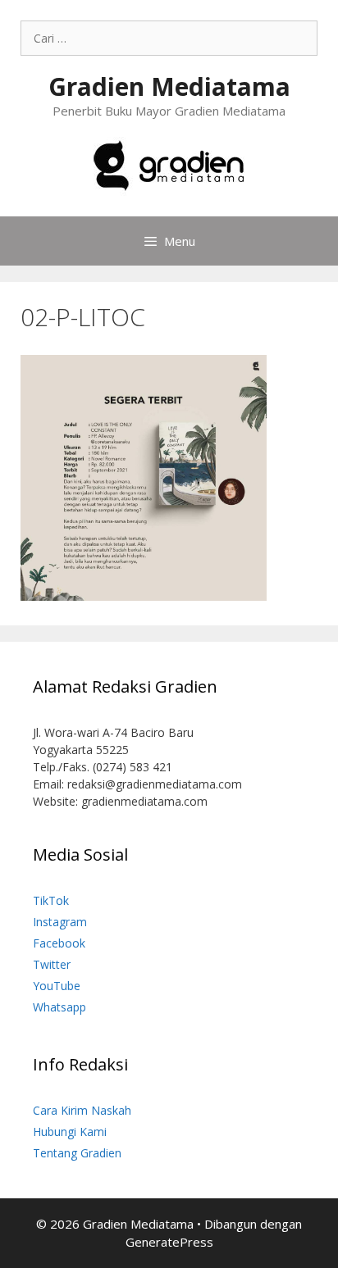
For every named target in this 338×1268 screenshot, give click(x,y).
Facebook (59, 943)
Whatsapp (59, 1007)
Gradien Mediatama (169, 86)
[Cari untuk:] (169, 38)
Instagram (60, 921)
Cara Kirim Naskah (82, 1110)
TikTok (51, 900)
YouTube (56, 985)
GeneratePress (169, 1242)
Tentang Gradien (77, 1153)
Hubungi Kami (70, 1131)
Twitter (52, 964)
